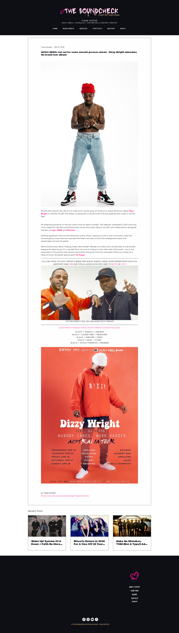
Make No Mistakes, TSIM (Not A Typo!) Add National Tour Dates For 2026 (131, 543)
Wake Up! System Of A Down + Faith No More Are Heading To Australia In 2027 (46, 543)
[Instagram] (88, 619)
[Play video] (89, 293)
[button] (90, 624)
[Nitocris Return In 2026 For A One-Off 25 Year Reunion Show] (90, 526)
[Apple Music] (96, 619)
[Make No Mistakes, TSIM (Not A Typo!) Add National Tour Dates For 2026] (132, 526)
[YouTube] (92, 619)
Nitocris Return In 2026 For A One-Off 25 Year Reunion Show (89, 543)
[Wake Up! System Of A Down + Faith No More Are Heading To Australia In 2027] (47, 526)
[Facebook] (84, 619)
